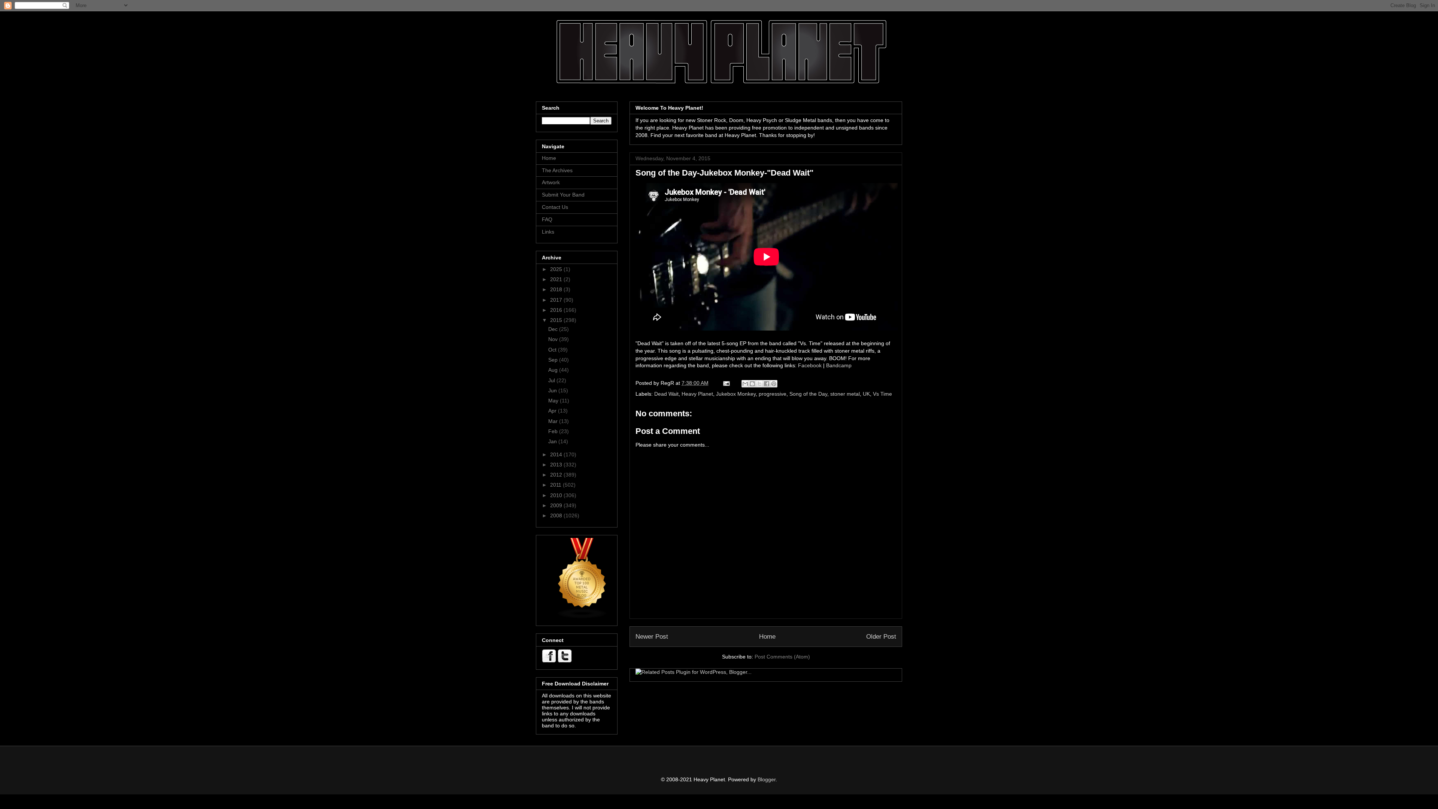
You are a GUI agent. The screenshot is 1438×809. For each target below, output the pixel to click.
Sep (553, 360)
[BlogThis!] (752, 383)
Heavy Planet (697, 394)
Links (548, 232)
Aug (553, 370)
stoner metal (845, 394)
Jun (553, 390)
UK (866, 394)
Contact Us (555, 207)
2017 (557, 300)
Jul (552, 380)
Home (767, 636)
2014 (557, 454)
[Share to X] (759, 383)
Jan (553, 441)
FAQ (547, 219)
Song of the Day (808, 394)
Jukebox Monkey (736, 394)
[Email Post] (725, 383)
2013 (557, 465)
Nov (553, 339)
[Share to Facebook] (766, 383)
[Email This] (745, 383)
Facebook (810, 365)
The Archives (557, 170)
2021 (557, 279)
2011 (556, 485)
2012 (557, 475)
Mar (553, 421)
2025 (557, 269)
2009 (557, 505)
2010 (557, 495)
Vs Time (882, 394)
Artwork (551, 182)
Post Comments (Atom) (782, 657)
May (554, 401)
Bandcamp (839, 365)
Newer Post (651, 636)
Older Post (881, 636)
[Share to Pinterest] (773, 383)
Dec (553, 329)
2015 (557, 320)
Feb (553, 431)
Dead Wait (666, 394)
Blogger (767, 779)
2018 (557, 289)
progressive (772, 394)
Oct (553, 350)
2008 (557, 515)
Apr (553, 411)
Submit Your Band (563, 195)
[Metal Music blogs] (582, 617)
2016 (557, 310)
